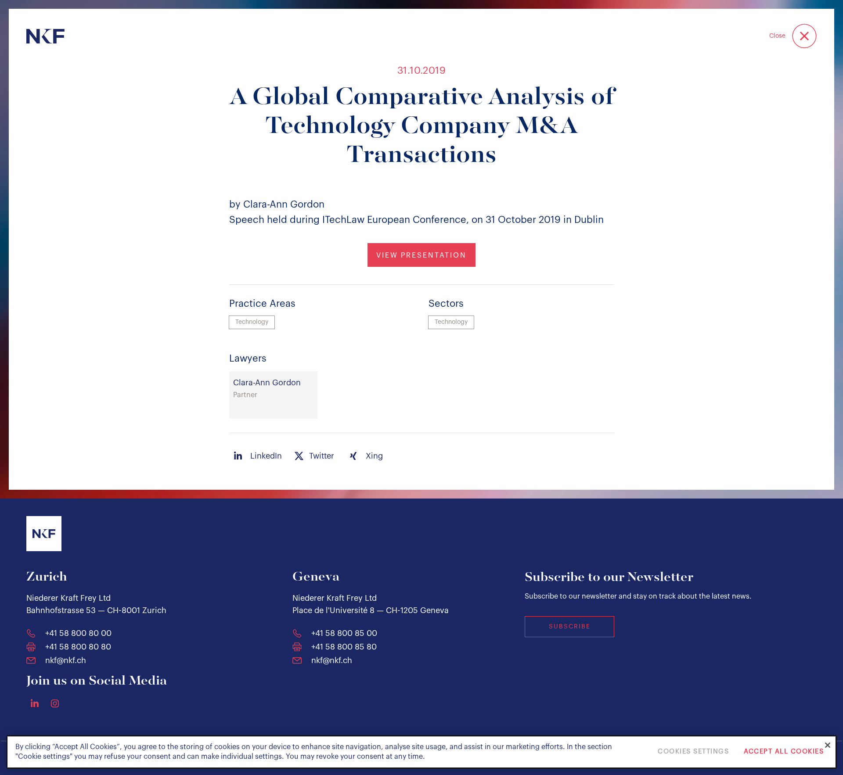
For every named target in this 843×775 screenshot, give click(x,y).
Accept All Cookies (784, 752)
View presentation (421, 255)
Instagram (55, 703)
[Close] (827, 745)
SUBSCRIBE (570, 627)
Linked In (35, 703)
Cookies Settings (693, 752)
